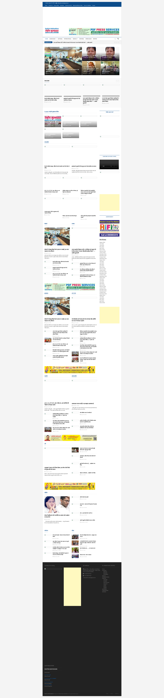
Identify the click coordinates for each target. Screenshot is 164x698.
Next (118, 42)
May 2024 (102, 282)
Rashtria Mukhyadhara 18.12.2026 (68, 134)
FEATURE (105, 579)
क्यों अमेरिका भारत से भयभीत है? (86, 412)
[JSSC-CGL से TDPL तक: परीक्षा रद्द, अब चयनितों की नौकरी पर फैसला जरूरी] (53, 182)
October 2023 (103, 292)
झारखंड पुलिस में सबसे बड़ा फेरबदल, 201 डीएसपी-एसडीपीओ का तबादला (87, 275)
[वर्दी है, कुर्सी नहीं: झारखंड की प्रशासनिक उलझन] (89, 206)
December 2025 (103, 254)
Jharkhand (52, 38)
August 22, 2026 (50, 73)
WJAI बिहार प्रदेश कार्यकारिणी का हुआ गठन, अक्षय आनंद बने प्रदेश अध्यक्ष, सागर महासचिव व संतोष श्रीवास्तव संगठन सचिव (88, 346)
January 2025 (102, 270)
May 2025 (102, 264)
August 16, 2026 (56, 353)
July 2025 (102, 261)
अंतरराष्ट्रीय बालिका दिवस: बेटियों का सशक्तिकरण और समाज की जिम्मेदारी (87, 427)
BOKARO (105, 573)
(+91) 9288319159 (87, 575)
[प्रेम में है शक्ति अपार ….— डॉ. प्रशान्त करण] (75, 550)
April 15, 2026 (83, 355)
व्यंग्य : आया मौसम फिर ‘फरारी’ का (86, 513)
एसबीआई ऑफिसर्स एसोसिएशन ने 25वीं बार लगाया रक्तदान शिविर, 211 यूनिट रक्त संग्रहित (88, 339)
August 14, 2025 (83, 459)
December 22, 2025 (84, 522)
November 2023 (103, 290)
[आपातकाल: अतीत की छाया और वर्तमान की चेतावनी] (75, 457)
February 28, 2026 (84, 538)
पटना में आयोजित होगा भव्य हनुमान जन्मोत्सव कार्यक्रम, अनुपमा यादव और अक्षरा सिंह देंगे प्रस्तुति (88, 359)
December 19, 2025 (85, 125)
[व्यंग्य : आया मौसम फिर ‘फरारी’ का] (75, 514)
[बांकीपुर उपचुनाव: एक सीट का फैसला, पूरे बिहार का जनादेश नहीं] (71, 182)
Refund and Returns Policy (78, 5)
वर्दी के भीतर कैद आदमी (84, 497)
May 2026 (102, 246)
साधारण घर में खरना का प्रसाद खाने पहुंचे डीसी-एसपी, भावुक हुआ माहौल (87, 448)
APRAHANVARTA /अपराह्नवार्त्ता (50, 678)
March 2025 (102, 267)
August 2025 (102, 260)
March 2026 (102, 249)
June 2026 (102, 245)
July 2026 (102, 243)
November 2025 (103, 255)
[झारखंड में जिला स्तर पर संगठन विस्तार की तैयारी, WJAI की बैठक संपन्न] (75, 265)
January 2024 (102, 287)
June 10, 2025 (55, 538)
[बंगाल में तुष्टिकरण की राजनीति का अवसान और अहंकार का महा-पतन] (57, 504)
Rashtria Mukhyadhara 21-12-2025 (70, 123)
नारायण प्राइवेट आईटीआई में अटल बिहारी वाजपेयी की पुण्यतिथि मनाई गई (60, 356)
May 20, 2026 (83, 278)
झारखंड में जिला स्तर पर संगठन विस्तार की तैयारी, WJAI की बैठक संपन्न (87, 264)
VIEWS (104, 585)
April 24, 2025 (83, 423)
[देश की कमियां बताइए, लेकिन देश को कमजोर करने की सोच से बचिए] (57, 155)
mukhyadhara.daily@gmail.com (62, 3)
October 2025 (103, 257)
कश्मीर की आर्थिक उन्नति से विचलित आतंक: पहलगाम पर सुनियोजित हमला (88, 421)
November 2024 (103, 273)
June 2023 (102, 298)
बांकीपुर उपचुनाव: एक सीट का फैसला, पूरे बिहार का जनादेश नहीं (70, 191)
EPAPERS (95, 38)
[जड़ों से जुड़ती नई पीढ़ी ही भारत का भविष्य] (75, 522)
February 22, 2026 (84, 546)
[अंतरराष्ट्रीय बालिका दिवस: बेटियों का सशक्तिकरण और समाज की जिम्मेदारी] (75, 428)
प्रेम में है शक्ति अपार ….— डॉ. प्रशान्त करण (87, 548)
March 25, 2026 (66, 217)
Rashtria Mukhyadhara (49, 693)
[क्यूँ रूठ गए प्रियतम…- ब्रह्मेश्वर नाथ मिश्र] (75, 475)
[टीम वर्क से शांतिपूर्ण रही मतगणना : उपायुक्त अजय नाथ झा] (75, 536)
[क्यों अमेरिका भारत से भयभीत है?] (75, 415)
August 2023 (102, 295)
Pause (115, 42)
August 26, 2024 (56, 556)
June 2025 (102, 263)
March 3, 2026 (84, 219)
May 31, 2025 (83, 474)
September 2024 (103, 276)
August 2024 (102, 277)
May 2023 (102, 299)
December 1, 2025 (75, 405)
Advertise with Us (68, 5)
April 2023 (102, 301)
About (46, 5)
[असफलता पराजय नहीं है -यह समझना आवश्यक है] (84, 389)
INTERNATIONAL (67, 38)
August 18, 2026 (87, 73)
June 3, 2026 (47, 214)
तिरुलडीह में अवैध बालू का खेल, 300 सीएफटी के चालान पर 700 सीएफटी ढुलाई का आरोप (61, 350)
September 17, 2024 (57, 550)
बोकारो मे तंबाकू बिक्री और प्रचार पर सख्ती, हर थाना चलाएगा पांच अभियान (62, 70)
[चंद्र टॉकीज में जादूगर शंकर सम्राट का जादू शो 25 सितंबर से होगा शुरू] (48, 543)
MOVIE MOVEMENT (49, 682)
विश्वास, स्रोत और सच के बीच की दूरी (69, 215)
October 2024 (103, 274)
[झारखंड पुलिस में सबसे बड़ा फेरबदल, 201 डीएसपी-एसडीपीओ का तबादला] (75, 277)
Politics (104, 586)
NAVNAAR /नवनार (48, 684)
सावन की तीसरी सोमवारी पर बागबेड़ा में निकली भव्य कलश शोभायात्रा (110, 99)
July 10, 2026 (83, 266)
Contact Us (50, 5)
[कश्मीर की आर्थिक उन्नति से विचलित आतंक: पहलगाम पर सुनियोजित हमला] (75, 422)
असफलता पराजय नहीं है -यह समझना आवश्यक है (83, 403)
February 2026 (103, 251)
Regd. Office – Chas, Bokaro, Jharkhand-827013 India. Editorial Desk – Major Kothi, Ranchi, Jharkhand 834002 (91, 570)
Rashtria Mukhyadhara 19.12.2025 (50, 135)
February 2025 (103, 268)
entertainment (106, 582)
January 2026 (102, 252)
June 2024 (102, 280)
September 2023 (103, 293)
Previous (116, 42)
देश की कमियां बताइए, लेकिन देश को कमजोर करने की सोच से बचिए (90, 56)
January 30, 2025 (84, 556)
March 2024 (102, 285)
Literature (105, 583)
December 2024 (103, 271)
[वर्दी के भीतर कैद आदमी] (75, 498)
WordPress (66, 693)
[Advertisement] (82, 16)
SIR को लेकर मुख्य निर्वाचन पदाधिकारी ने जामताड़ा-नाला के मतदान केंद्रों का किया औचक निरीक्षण (68, 42)
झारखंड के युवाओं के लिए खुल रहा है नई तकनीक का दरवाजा (109, 56)
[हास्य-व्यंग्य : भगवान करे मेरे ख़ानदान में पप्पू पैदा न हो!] (75, 506)
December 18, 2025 (49, 137)
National (60, 38)
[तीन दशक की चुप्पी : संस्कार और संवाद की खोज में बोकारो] (48, 536)
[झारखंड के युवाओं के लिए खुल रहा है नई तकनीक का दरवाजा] (53, 90)
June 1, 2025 (83, 466)
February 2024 (103, 286)
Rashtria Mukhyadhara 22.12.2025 (50, 123)
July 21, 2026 (83, 195)
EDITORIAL (81, 38)
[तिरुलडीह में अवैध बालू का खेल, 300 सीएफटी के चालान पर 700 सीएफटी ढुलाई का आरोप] (48, 351)
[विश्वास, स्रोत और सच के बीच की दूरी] (71, 206)
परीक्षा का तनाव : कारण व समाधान (85, 554)
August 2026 (102, 242)
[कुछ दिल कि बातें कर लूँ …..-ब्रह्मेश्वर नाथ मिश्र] (75, 466)
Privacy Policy (56, 5)
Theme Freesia (61, 693)
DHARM (105, 581)
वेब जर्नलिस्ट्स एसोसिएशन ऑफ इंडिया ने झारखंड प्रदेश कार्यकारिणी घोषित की (87, 269)
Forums (111, 693)
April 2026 (102, 248)
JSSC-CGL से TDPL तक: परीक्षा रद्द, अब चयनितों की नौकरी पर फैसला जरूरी (52, 191)
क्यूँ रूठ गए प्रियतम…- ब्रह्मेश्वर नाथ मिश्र (87, 472)
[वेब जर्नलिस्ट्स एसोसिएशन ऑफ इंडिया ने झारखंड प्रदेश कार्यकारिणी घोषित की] (75, 270)
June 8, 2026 (47, 519)
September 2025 (103, 258)
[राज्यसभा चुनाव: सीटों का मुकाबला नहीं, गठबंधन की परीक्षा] (53, 204)
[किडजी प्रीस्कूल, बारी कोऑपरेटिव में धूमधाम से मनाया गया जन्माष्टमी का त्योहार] (48, 554)
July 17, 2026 (83, 343)
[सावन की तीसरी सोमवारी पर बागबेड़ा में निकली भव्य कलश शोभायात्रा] (110, 90)
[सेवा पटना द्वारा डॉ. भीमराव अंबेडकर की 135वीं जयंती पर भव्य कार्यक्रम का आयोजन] (75, 353)
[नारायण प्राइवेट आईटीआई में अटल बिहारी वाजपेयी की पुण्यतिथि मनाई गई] (48, 357)
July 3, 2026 (83, 272)
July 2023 (102, 296)
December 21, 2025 (49, 125)
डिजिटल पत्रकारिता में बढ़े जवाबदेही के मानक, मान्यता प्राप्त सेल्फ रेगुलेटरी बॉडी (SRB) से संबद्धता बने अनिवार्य (88, 192)
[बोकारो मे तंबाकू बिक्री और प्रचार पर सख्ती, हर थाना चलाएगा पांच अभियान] (57, 236)
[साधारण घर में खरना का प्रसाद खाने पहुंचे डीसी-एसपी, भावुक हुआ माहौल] (75, 449)
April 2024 (102, 283)
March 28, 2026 (83, 362)
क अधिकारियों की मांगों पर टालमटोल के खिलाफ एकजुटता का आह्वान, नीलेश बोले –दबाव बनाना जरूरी (88, 543)
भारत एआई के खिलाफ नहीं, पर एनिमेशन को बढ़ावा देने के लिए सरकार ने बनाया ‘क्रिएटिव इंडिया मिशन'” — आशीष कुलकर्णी (91, 69)
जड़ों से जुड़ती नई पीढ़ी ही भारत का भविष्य (87, 520)
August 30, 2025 (83, 414)
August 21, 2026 (75, 168)
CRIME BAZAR (88, 38)
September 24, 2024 (57, 544)
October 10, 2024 (84, 429)
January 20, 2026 (84, 507)
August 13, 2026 (75, 322)
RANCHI (105, 571)
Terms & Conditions (87, 5)
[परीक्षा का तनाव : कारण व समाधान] (75, 556)
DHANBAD (105, 574)
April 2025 (102, 265)
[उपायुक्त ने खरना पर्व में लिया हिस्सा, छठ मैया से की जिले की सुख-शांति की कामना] (57, 456)
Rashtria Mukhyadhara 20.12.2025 (86, 123)
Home (46, 38)
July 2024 (102, 279)
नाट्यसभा (104, 587)
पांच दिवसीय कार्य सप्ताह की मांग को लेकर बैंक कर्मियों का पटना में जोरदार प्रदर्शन (84, 320)
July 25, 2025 (83, 550)
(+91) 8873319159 (87, 573)
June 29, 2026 (83, 350)
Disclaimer (62, 5)
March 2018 (102, 302)
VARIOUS (75, 38)
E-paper (93, 5)
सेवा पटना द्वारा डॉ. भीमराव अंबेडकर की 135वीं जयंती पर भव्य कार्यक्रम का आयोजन (88, 352)
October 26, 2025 (48, 471)
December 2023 (103, 289)
